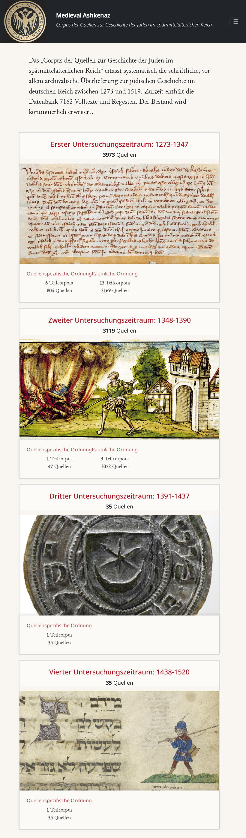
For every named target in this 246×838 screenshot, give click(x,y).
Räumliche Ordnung (115, 273)
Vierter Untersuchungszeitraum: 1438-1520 (119, 672)
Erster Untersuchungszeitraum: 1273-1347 (119, 144)
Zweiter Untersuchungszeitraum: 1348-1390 (119, 320)
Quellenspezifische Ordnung (59, 273)
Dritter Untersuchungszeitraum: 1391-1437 (120, 496)
